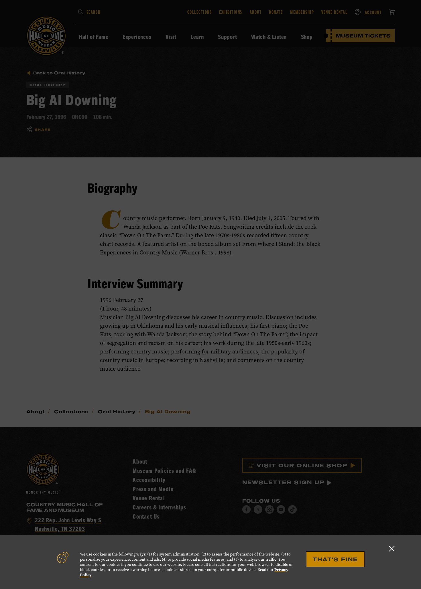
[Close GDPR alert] (392, 548)
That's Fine (335, 559)
